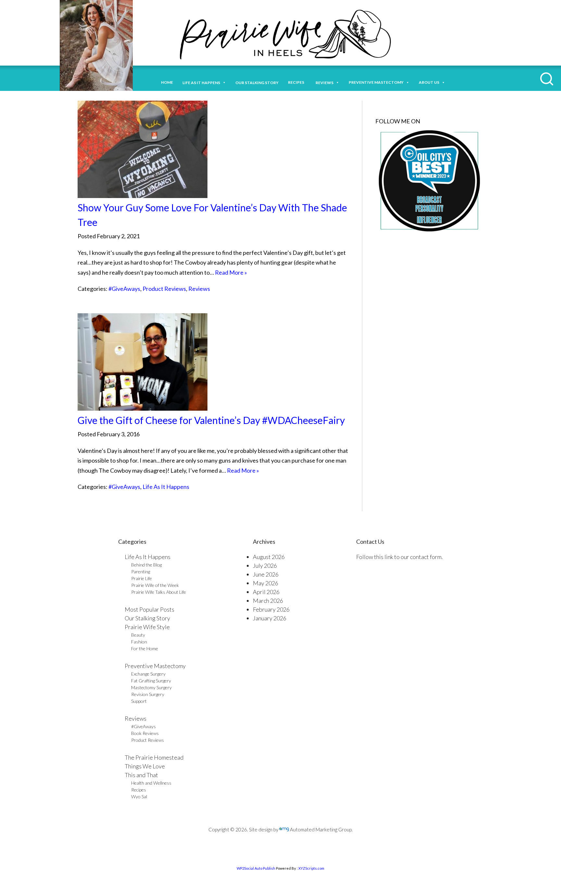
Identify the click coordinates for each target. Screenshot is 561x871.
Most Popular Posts (149, 609)
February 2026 (271, 609)
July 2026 (265, 565)
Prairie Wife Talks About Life (158, 592)
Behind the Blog (146, 564)
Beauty (138, 635)
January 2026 (269, 618)
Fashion (139, 641)
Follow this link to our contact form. (399, 556)
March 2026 (268, 600)
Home (167, 82)
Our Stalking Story (147, 618)
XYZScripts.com (311, 868)
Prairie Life (141, 578)
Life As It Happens (166, 486)
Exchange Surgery (148, 674)
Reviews (199, 288)
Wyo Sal (139, 796)
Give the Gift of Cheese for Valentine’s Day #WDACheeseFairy (211, 420)
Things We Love (145, 766)
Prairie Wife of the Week (155, 585)
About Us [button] (429, 82)
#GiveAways (124, 288)
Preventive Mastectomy (376, 82)
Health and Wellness (151, 783)
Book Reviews (145, 733)
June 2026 (266, 574)
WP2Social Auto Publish (256, 868)
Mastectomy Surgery (151, 687)
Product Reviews (164, 288)
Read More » (231, 272)
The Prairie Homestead (154, 757)
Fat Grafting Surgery (151, 680)
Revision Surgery (147, 694)
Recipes (297, 82)
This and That (141, 774)
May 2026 (265, 583)
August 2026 (269, 556)
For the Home (144, 648)
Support (139, 701)
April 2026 (266, 591)
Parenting (140, 571)
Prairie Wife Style (147, 626)
